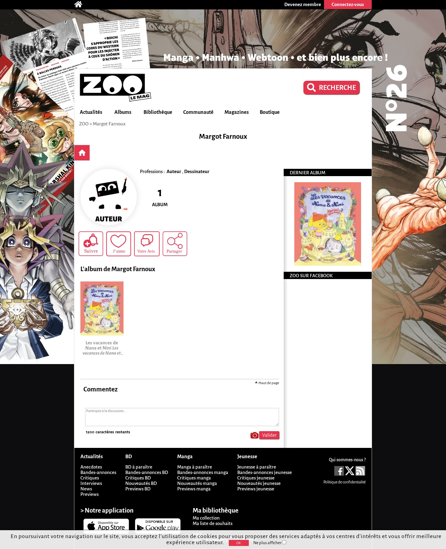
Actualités (91, 112)
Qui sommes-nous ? (347, 459)
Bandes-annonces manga (202, 472)
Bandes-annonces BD (146, 472)
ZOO (84, 123)
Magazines (237, 112)
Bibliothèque (158, 112)
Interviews (91, 483)
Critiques (89, 477)
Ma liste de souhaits (212, 523)
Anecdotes (91, 466)
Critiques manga (194, 477)
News (86, 488)
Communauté (198, 112)
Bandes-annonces (98, 472)
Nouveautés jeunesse (259, 483)
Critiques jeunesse (256, 477)
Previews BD (137, 488)
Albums (122, 112)
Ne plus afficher (267, 542)
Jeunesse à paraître (256, 466)
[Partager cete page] (175, 243)
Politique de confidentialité (344, 482)
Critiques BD (138, 477)
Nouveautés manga (197, 483)
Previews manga (194, 488)
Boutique (270, 112)
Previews (89, 494)
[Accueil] (81, 4)
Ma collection (206, 517)
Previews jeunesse (255, 488)
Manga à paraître (194, 466)
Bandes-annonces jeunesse (264, 472)
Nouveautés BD (141, 483)
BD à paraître (138, 466)
